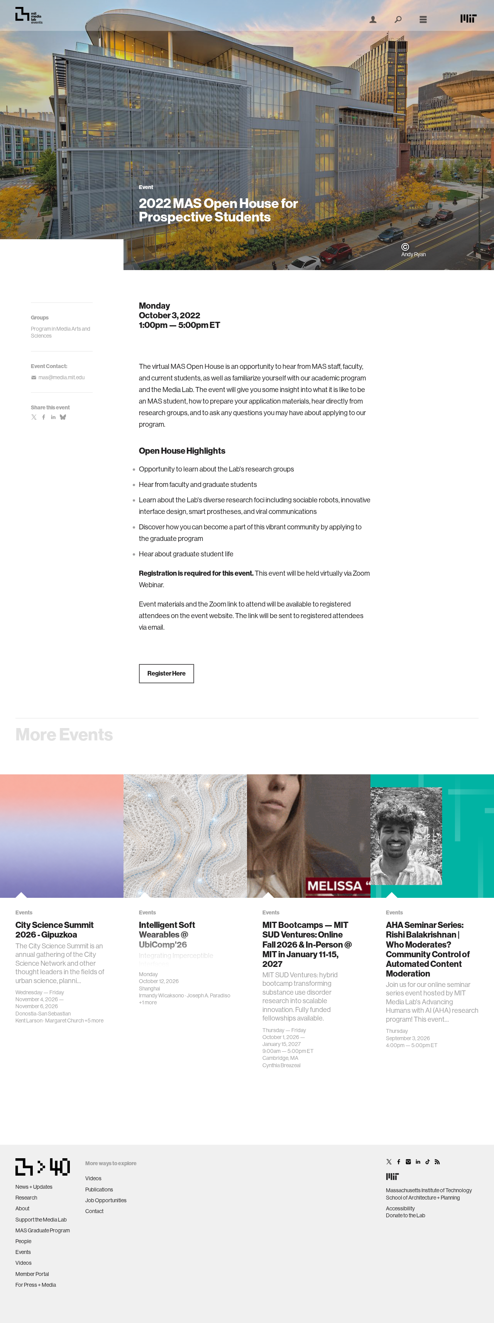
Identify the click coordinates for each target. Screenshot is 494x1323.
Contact (94, 1211)
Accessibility (400, 1208)
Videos (23, 1263)
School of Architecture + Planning (423, 1198)
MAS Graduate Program (42, 1230)
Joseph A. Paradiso (208, 995)
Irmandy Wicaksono (161, 995)
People (23, 1241)
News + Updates (33, 1187)
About (22, 1208)
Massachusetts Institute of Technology (429, 1190)
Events (23, 1252)
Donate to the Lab (405, 1215)
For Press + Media (35, 1285)
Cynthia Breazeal (281, 1065)
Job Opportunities (106, 1200)
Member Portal (32, 1274)
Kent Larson (28, 1020)
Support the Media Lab (41, 1220)
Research (26, 1198)
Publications (99, 1189)
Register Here (166, 673)
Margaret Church (64, 1020)
